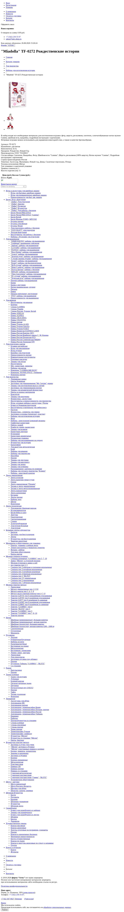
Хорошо (5, 910)
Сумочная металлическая (21, 773)
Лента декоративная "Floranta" (23, 484)
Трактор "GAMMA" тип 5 (21, 611)
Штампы (14, 817)
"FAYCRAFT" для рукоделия (23, 230)
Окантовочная (17, 517)
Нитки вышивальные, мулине (23, 287)
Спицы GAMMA (18, 307)
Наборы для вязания (19, 451)
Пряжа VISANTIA (18, 320)
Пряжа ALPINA (17, 315)
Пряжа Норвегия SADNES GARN (25, 331)
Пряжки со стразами (19, 771)
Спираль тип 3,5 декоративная (23, 578)
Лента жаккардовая (19, 491)
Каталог (9, 18)
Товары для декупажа (19, 460)
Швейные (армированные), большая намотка (29, 620)
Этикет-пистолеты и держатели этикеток (28, 548)
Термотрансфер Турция (20, 731)
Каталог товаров (12, 62)
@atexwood (29, 899)
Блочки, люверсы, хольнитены (23, 751)
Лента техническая (13, 506)
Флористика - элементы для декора (25, 412)
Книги (13, 850)
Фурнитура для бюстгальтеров (23, 539)
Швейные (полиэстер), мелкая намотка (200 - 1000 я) (32, 626)
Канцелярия (16, 445)
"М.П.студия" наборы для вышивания (26, 265)
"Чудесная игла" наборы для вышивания (27, 278)
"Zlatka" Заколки (17, 204)
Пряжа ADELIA (17, 313)
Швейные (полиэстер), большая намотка (27, 624)
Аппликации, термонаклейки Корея (25, 707)
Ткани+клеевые (12, 675)
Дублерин (15, 679)
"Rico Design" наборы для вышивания (26, 252)
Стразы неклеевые (18, 725)
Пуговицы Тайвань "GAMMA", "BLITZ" (28, 664)
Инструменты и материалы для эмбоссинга (28, 407)
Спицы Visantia (17, 309)
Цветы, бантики (17, 740)
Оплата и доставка (13, 16)
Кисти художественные (20, 839)
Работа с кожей (17, 425)
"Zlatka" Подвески (18, 206)
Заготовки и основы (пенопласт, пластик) (28, 414)
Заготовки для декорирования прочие (26, 388)
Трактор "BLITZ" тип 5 (20, 609)
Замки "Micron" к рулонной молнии (25, 561)
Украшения (10, 699)
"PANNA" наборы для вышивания (25, 250)
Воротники (15, 504)
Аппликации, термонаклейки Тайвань (27, 714)
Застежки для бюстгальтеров (22, 534)
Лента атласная (17, 477)
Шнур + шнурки (12, 782)
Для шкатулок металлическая (23, 447)
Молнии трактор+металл (16, 585)
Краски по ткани (18, 841)
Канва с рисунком (18, 285)
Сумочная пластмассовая (21, 775)
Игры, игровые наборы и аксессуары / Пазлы (29, 403)
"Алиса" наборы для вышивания (24, 254)
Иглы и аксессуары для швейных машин (22, 191)
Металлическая (17, 762)
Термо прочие (16, 729)
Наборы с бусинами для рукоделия (25, 237)
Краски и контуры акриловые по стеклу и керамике (32, 843)
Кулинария (15, 434)
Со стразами (16, 666)
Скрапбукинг (11, 808)
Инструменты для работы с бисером (26, 235)
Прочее (14, 458)
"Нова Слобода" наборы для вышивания (27, 267)
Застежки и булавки (19, 756)
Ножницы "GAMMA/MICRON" (24, 370)
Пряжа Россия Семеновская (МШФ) (25, 340)
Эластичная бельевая (19, 526)
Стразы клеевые (17, 723)
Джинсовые (15, 587)
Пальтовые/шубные (19, 644)
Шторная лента (17, 806)
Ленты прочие (17, 497)
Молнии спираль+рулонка (17, 556)
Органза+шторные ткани (21, 683)
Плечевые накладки (19, 359)
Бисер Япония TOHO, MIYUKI (24, 219)
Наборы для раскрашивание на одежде (27, 440)
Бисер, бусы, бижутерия (16, 199)
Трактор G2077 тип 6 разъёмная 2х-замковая (29, 600)
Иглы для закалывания (20, 348)
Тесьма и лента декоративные (23, 486)
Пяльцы (14, 289)
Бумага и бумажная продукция (23, 405)
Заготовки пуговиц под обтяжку (24, 659)
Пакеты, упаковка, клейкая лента (24, 545)
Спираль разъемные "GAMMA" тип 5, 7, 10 (29, 558)
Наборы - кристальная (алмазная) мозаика (28, 421)
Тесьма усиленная (18, 694)
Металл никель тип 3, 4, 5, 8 (22, 591)
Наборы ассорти (17, 642)
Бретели (14, 532)
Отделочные (16, 631)
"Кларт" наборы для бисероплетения (26, 263)
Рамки (13, 291)
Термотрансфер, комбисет (21, 734)
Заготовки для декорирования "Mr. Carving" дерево (32, 383)
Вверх (3, 903)
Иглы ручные (16, 351)
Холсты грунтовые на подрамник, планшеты (29, 830)
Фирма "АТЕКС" (8, 45)
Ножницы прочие (18, 375)
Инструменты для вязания (21, 302)
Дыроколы (15, 821)
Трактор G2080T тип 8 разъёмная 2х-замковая (29, 604)
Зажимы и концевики (19, 753)
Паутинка (15, 685)
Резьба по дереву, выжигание (23, 427)
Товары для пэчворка (19, 467)
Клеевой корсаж (17, 681)
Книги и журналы (13, 847)
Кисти (13, 795)
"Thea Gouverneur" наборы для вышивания (28, 274)
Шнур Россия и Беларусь (21, 786)
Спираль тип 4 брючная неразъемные (26, 574)
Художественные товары (16, 823)
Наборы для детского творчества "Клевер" (28, 471)
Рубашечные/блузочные (20, 639)
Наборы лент (16, 499)
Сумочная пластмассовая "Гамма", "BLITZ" (29, 777)
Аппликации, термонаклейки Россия (26, 712)
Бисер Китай (16, 217)
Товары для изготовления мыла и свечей (27, 386)
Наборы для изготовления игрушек (20, 70)
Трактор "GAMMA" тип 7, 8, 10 (24, 613)
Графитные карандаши (20, 423)
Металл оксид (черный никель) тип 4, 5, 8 (28, 594)
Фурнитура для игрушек (21, 442)
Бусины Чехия (17, 226)
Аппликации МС (18, 703)
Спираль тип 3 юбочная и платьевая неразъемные (31, 567)
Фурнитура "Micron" (19, 736)
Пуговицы (10, 635)
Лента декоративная (14, 475)
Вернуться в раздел (9, 184)
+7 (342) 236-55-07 (16, 895)
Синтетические (17, 629)
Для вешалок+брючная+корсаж (23, 508)
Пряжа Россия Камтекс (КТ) (22, 333)
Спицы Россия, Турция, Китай (23, 311)
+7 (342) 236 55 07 (13, 37)
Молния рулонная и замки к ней (24, 563)
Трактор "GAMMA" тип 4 (21, 607)
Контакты (10, 20)
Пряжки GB (16, 766)
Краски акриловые (18, 828)
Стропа (14, 521)
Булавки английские (19, 346)
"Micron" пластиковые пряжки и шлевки (27, 749)
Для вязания (11, 300)
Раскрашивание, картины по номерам (26, 469)
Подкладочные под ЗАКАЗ (22, 688)
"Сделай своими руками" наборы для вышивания (31, 259)
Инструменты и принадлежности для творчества (31, 401)
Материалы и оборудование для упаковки (23, 543)
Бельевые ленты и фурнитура (18, 530)
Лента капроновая (18, 493)
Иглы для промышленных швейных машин (29, 195)
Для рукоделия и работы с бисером (25, 228)
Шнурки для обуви (18, 788)
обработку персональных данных (57, 907)
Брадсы (14, 819)
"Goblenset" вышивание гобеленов (25, 243)
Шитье (13, 502)
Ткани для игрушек (19, 677)
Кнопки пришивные (19, 760)
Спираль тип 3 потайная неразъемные (26, 569)
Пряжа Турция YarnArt (20, 326)
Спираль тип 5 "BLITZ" (21, 576)
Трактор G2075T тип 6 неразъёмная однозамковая (31, 596)
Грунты (14, 845)
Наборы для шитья (18, 368)
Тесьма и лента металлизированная (25, 488)
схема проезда (29, 892)
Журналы (14, 852)
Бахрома (14, 799)
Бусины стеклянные (19, 224)
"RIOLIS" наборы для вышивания (25, 272)
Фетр (13, 418)
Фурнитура (15, 804)
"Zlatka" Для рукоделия (20, 202)
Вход (8, 3)
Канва (13, 283)
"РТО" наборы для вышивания (23, 296)
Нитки (8, 618)
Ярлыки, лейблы (17, 550)
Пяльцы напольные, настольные (24, 294)
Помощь (9, 7)
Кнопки (14, 758)
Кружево (14, 495)
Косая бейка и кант (18, 513)
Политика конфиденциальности (14, 886)
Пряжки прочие (17, 769)
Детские (14, 637)
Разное (8, 668)
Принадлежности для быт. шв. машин (26, 197)
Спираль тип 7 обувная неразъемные (26, 583)
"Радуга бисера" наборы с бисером (25, 270)
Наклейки (15, 456)
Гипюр (13, 482)
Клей (13, 449)
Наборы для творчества (20, 453)
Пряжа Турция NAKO (20, 329)
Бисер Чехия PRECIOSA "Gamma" (25, 215)
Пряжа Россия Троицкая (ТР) (23, 342)
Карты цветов (16, 554)
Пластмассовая (17, 764)
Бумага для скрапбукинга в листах (25, 815)
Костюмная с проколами (21, 650)
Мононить (15, 633)
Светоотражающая (18, 519)
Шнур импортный (18, 784)
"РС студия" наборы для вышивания (26, 276)
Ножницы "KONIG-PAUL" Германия (26, 372)
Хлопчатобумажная (19, 523)
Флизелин (15, 696)
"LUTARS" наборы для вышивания (25, 248)
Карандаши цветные (19, 432)
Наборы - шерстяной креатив (23, 473)
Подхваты (15, 797)
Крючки (14, 305)
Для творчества (12, 66)
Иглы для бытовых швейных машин (26, 193)
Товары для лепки (18, 464)
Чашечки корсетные (19, 541)
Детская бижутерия (19, 232)
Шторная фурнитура (14, 793)
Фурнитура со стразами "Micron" (24, 738)
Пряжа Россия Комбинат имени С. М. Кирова (29, 335)
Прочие (14, 661)
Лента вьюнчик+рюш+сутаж (22, 480)
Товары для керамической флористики (27, 390)
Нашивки (15, 716)
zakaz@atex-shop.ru (13, 39)
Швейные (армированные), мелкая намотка (29, 622)
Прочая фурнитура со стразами (23, 720)
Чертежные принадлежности (23, 837)
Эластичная (15, 528)
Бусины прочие (17, 221)
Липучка (14, 515)
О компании (11, 11)
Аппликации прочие (19, 705)
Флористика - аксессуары (21, 399)
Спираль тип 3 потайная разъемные (25, 572)
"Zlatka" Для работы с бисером (23, 210)
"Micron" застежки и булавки (23, 747)
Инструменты (16, 364)
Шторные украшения (19, 801)
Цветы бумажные (18, 381)
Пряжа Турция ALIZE (20, 324)
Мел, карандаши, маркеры (21, 366)
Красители (15, 394)
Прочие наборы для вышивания (24, 280)
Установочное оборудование (22, 780)
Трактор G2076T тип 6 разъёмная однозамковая (30, 598)
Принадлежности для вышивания (25, 298)
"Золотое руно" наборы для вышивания (27, 256)
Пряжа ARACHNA (19, 318)
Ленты (13, 537)
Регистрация (11, 5)
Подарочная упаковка (20, 438)
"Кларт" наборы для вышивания (24, 261)
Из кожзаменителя (18, 510)
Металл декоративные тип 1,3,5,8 (24, 589)
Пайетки (14, 718)
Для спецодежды (18, 657)
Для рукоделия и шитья (15, 344)
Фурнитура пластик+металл (17, 742)
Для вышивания (12, 239)
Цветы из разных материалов (23, 392)
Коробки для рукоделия (20, 353)
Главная (9, 57)
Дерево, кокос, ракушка (20, 653)
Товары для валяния (19, 429)
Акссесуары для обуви (20, 701)
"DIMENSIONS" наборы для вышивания (28, 241)
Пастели (14, 410)
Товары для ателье (18, 361)
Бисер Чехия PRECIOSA (21, 213)
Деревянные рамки (18, 379)
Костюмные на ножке (20, 646)
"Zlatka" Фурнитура (19, 208)
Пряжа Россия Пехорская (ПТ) (23, 337)
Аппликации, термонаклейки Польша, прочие (30, 710)
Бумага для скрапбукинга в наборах (25, 810)
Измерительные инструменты (23, 357)
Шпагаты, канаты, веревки (22, 791)
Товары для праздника (20, 396)
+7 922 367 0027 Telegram (11, 899)
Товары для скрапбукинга (21, 812)
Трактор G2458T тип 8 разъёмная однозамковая (30, 602)
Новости (9, 14)
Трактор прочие (17, 615)
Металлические (17, 648)
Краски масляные (18, 826)
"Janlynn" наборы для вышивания (24, 245)
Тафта (13, 692)
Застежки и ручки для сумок (22, 745)
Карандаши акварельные (21, 436)
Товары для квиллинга (20, 462)
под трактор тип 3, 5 (19, 565)
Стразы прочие (17, 727)
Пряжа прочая (16, 322)
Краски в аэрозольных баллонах (24, 834)
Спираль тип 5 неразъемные (22, 580)
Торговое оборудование (20, 552)
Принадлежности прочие (21, 355)
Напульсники (16, 670)
